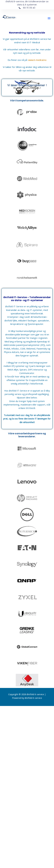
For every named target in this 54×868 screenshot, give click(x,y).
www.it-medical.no (37, 59)
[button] (49, 18)
